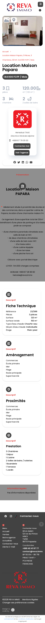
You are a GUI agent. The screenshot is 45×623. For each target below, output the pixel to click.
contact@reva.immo (33, 551)
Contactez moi (22, 146)
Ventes (5, 534)
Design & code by (6, 610)
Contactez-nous (10, 543)
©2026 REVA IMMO (11, 599)
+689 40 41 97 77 (31, 548)
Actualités (7, 540)
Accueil (5, 51)
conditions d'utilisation (26, 619)
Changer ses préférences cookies (18, 602)
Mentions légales (30, 599)
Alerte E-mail (8, 546)
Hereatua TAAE (22, 132)
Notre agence (8, 537)
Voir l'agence (21, 152)
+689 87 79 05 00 (20, 140)
